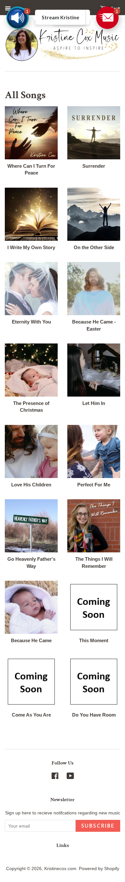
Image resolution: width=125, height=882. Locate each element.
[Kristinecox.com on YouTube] (70, 777)
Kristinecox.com (60, 868)
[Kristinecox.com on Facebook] (55, 777)
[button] (107, 17)
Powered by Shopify (99, 868)
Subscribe (98, 826)
